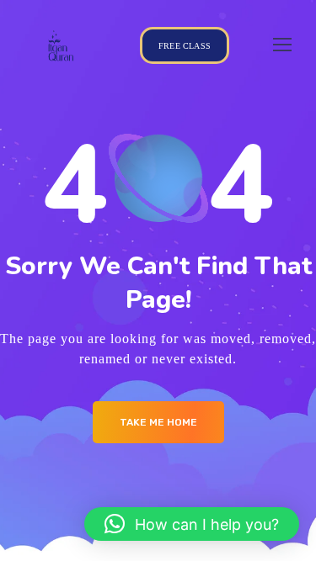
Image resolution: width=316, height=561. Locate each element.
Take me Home (158, 422)
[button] (191, 524)
